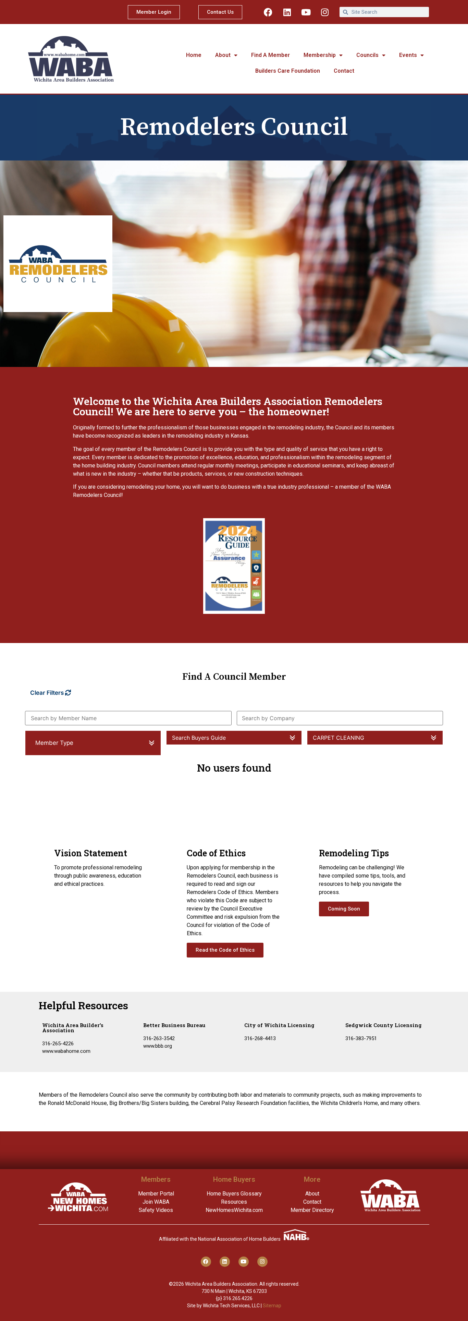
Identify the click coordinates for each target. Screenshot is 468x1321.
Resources (234, 1202)
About (223, 55)
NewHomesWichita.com (234, 1210)
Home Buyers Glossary (234, 1193)
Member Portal (156, 1193)
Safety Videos (156, 1210)
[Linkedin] (287, 12)
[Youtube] (306, 12)
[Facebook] (268, 12)
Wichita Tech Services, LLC (231, 1305)
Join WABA (156, 1202)
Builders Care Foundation (287, 71)
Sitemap (272, 1305)
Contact (344, 71)
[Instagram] (324, 12)
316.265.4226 (238, 1298)
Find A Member (270, 55)
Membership (320, 55)
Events (408, 55)
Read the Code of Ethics (225, 950)
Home (193, 55)
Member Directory (312, 1210)
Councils (367, 55)
